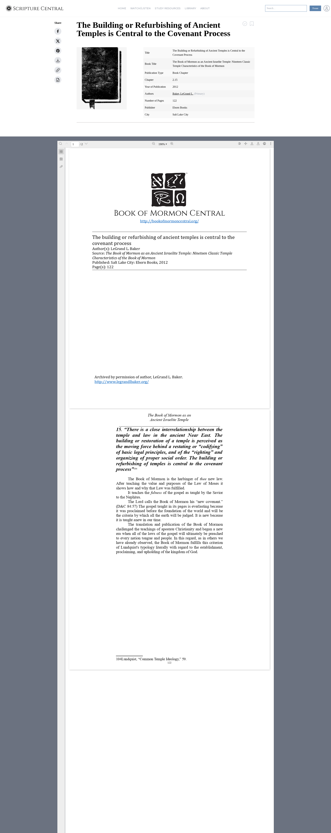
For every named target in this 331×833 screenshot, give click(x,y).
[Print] (264, 143)
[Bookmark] (61, 159)
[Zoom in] (172, 143)
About (205, 8)
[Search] (60, 143)
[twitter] (57, 41)
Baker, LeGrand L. (183, 93)
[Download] (258, 143)
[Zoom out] (153, 143)
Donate (315, 8)
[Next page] (86, 143)
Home (122, 8)
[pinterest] (57, 50)
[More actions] (270, 143)
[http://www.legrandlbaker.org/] (122, 381)
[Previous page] (67, 143)
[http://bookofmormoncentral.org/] (169, 221)
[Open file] (252, 143)
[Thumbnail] (61, 151)
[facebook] (57, 31)
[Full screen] (245, 143)
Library (190, 8)
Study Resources (168, 8)
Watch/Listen (140, 8)
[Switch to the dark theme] (239, 143)
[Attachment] (61, 166)
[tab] (61, 152)
